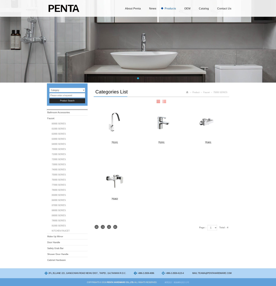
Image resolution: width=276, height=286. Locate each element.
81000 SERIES (59, 225)
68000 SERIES (59, 210)
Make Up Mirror (55, 236)
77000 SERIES (59, 185)
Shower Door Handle (57, 254)
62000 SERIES (59, 134)
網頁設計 (168, 282)
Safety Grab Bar (55, 248)
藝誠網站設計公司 (181, 282)
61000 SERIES (59, 129)
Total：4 (223, 227)
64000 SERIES (59, 144)
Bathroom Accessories (58, 112)
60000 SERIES (59, 123)
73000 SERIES (59, 164)
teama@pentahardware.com (215, 273)
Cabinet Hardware (56, 260)
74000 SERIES (59, 169)
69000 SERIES (59, 215)
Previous (103, 227)
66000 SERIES (59, 200)
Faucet (50, 118)
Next (109, 227)
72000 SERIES (59, 159)
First (97, 227)
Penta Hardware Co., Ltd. (63, 8)
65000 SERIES (59, 195)
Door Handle (53, 242)
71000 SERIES (59, 154)
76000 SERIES (59, 180)
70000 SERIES (59, 149)
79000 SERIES (59, 220)
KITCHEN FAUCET (61, 231)
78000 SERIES (59, 190)
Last (115, 227)
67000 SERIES (59, 205)
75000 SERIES (59, 174)
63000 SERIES (59, 139)
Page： (203, 227)
